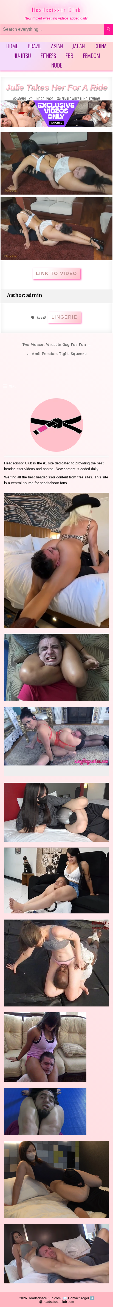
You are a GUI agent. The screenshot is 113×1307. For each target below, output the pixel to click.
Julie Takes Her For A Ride (56, 87)
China (100, 46)
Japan (78, 46)
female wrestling (74, 98)
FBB (69, 55)
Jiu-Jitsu (22, 55)
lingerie (64, 317)
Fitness (48, 55)
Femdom (91, 55)
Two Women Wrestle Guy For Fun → (56, 344)
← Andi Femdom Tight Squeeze (56, 353)
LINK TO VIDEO (56, 273)
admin (21, 98)
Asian (57, 46)
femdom (94, 98)
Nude (56, 65)
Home (12, 46)
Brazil (34, 46)
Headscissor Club (56, 9)
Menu (12, 386)
